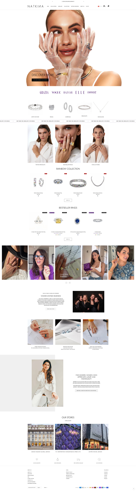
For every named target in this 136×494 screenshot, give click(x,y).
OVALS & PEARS (53, 6)
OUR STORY (30, 473)
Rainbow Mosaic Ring (58, 192)
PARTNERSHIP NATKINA (32, 483)
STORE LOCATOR (68, 420)
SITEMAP (67, 478)
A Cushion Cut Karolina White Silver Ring (58, 231)
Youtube (105, 475)
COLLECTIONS (66, 6)
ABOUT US (82, 6)
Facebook (106, 472)
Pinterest (105, 478)
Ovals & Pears (68, 1)
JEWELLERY (60, 6)
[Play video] (4, 278)
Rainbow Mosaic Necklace (97, 192)
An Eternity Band (98, 231)
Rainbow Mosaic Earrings (38, 192)
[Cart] (107, 6)
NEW (48, 6)
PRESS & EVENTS (31, 475)
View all (68, 200)
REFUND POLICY (69, 475)
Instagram (106, 473)
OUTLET (87, 6)
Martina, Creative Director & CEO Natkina (86, 390)
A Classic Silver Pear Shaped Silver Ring (38, 231)
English (39, 487)
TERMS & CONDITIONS (70, 473)
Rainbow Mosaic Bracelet (78, 192)
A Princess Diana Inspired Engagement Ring (78, 231)
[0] (103, 6)
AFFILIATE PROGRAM (31, 481)
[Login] (105, 6)
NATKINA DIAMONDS (75, 6)
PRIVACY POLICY (69, 472)
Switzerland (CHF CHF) (31, 487)
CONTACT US (30, 480)
